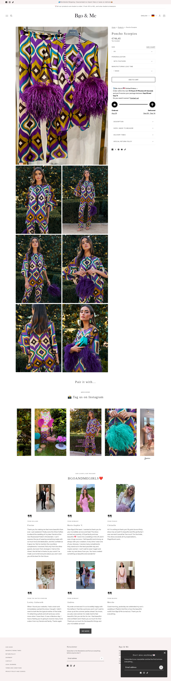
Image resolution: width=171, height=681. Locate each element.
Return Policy (11, 654)
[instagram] (9, 2)
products (121, 27)
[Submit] (161, 667)
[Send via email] (122, 149)
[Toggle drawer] (7, 16)
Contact (9, 661)
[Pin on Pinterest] (118, 149)
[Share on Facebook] (112, 149)
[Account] (159, 15)
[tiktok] (13, 2)
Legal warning (11, 664)
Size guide (9, 647)
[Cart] (164, 15)
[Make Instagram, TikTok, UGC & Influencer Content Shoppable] (147, 458)
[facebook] (6, 2)
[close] (165, 653)
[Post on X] (115, 149)
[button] (125, 149)
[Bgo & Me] (85, 15)
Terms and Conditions (14, 668)
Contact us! (134, 98)
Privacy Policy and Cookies (15, 671)
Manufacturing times (13, 650)
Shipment (9, 657)
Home (114, 27)
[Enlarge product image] (62, 96)
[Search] (11, 15)
